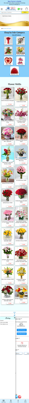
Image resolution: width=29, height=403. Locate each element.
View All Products (16, 35)
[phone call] (21, 9)
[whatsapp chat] (19, 9)
